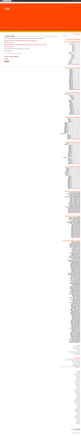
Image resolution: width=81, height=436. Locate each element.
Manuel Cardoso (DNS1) (75, 93)
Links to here (77, 354)
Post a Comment (14, 56)
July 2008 (78, 397)
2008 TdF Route (76, 347)
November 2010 (77, 416)
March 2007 (78, 384)
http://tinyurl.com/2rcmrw (9, 42)
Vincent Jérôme (76, 69)
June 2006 (78, 378)
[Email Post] (20, 53)
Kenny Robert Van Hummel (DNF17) (72, 133)
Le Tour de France (76, 346)
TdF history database (75, 352)
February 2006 (77, 375)
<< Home (6, 58)
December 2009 (77, 410)
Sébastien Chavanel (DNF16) (74, 157)
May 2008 (78, 396)
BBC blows (78, 367)
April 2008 (78, 395)
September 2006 (77, 381)
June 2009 (78, 406)
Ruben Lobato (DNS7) (75, 167)
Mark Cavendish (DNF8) (74, 175)
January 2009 (77, 402)
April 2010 (78, 412)
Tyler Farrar (77, 54)
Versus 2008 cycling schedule (73, 351)
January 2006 (77, 374)
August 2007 (77, 389)
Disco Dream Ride (76, 363)
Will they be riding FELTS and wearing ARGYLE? (70, 366)
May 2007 (78, 386)
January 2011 (77, 418)
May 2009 (78, 405)
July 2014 (78, 423)
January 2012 (77, 421)
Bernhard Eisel (77, 161)
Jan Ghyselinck (77, 59)
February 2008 (77, 393)
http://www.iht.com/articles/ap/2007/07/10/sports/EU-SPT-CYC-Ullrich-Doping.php (20, 40)
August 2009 (77, 408)
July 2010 (78, 414)
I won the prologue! (76, 361)
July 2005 (78, 372)
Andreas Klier (77, 95)
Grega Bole (77, 97)
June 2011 (78, 420)
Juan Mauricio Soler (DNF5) (74, 144)
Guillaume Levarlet (76, 44)
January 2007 (77, 382)
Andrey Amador (76, 81)
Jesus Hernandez (76, 100)
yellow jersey (10, 50)
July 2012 (78, 422)
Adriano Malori (77, 103)
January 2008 (77, 392)
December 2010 (77, 417)
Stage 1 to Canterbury (75, 360)
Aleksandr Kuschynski (75, 143)
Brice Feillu (77, 45)
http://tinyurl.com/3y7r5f (9, 46)
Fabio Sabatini (77, 85)
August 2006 (77, 380)
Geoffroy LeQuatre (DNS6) (74, 173)
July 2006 (78, 379)
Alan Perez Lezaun (76, 120)
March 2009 (78, 404)
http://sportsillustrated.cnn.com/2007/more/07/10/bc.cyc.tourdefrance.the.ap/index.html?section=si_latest (25, 44)
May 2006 (78, 377)
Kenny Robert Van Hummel (74, 123)
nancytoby (64, 36)
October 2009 (77, 409)
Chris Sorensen (76, 96)
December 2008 (77, 401)
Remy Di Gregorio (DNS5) (74, 172)
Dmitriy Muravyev (76, 94)
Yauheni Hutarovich (75, 118)
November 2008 (77, 400)
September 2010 (77, 415)
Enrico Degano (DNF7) (75, 174)
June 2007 (78, 387)
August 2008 (77, 398)
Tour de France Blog (75, 353)
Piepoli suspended (76, 365)
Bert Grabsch (77, 109)
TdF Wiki (78, 349)
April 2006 (78, 376)
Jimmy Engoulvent (76, 52)
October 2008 (77, 399)
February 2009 (77, 403)
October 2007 (77, 390)
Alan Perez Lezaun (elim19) (74, 122)
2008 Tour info (77, 348)
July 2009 (78, 407)
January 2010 (77, 411)
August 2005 (77, 373)
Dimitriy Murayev (76, 102)
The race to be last (76, 364)
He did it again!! (77, 362)
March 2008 (78, 394)
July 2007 (78, 388)
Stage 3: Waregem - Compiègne (74, 359)
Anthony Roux (77, 105)
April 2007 (78, 385)
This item (5, 53)
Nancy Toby (64, 35)
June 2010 (78, 413)
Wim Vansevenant (76, 145)
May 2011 (78, 419)
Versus (78, 350)
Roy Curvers (77, 43)
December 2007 (77, 391)
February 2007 (77, 383)
